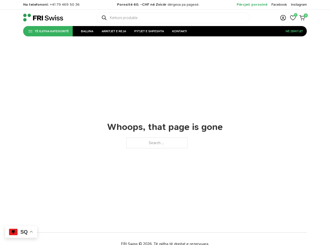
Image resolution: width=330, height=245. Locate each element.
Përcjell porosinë (252, 4)
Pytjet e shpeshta (149, 31)
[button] (293, 17)
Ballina (87, 31)
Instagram (299, 4)
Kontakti (179, 31)
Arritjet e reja (114, 31)
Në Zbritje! (294, 31)
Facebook (279, 4)
